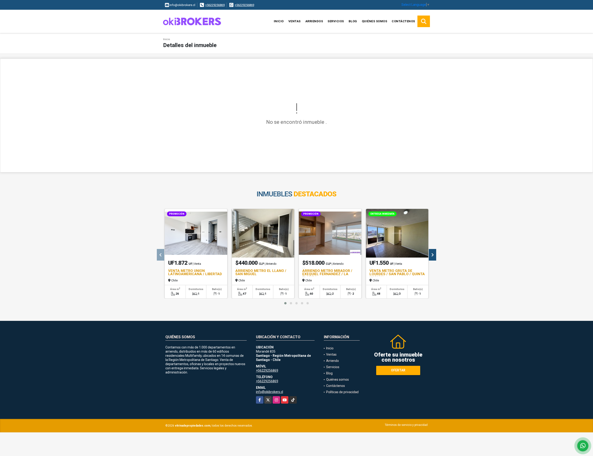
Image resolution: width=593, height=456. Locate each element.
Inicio (279, 21)
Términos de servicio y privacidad (406, 425)
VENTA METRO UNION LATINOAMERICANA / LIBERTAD (195, 272)
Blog (353, 21)
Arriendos (314, 21)
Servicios (336, 21)
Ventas (294, 21)
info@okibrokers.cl (269, 392)
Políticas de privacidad (342, 392)
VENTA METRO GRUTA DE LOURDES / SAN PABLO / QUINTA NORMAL (397, 274)
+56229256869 (215, 5)
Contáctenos (403, 21)
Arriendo (332, 361)
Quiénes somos (374, 21)
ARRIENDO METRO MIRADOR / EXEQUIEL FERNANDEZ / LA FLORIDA (327, 274)
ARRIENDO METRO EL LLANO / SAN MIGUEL (260, 272)
